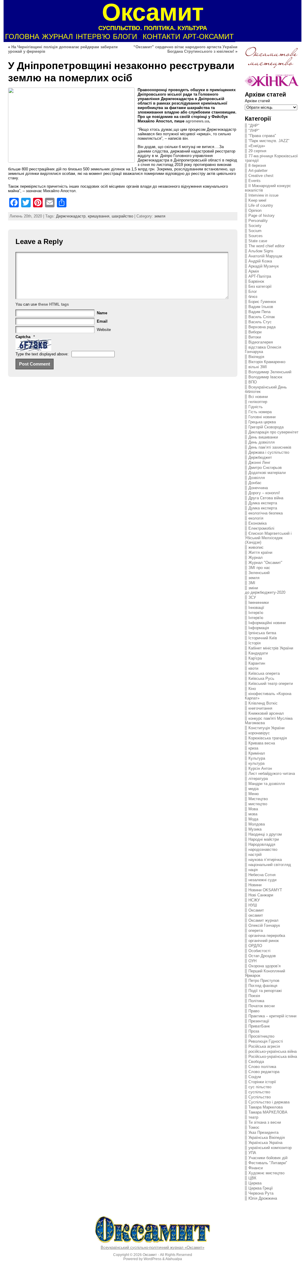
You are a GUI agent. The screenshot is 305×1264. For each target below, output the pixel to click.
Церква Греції (260, 1188)
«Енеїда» (256, 146)
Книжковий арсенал (266, 713)
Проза (253, 1031)
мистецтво (257, 804)
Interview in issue (263, 195)
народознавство (262, 849)
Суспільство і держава (269, 1102)
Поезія (254, 996)
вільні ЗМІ (257, 367)
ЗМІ (251, 583)
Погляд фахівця (262, 985)
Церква (255, 1183)
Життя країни (260, 552)
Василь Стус (260, 322)
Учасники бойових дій (267, 1158)
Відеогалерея (260, 342)
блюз (252, 296)
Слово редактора (263, 1071)
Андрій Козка (260, 261)
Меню (253, 794)
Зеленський (259, 572)
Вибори (255, 332)
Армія (253, 271)
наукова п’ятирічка (265, 859)
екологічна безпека (265, 513)
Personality (258, 220)
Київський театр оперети (270, 683)
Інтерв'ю (255, 612)
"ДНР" (253, 125)
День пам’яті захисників (269, 447)
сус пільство (259, 1087)
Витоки (254, 337)
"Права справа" (262, 135)
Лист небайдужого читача (271, 773)
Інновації (256, 607)
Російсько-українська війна (272, 1056)
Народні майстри (263, 839)
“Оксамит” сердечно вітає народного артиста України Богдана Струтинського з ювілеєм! (185, 49)
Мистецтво (258, 799)
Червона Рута (260, 1193)
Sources (255, 236)
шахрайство (122, 216)
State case (257, 241)
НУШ (252, 905)
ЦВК (252, 1178)
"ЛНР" (253, 130)
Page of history (261, 215)
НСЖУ (254, 900)
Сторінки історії (262, 1082)
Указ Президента (263, 1132)
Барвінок (256, 281)
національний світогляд (269, 864)
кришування (98, 216)
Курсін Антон (260, 768)
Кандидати (258, 653)
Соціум (254, 1077)
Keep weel (257, 200)
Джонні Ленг (259, 462)
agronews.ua (197, 121)
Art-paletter (257, 170)
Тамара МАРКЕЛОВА (267, 1112)
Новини (255, 885)
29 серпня (257, 151)
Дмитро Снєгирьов (265, 467)
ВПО (252, 382)
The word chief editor (266, 246)
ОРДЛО (255, 945)
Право (253, 1011)
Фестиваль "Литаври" (267, 1163)
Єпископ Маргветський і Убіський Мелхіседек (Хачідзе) (268, 538)
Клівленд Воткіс (263, 703)
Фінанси (255, 1168)
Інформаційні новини (267, 623)
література (258, 778)
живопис (256, 547)
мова (252, 814)
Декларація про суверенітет (273, 432)
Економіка (257, 523)
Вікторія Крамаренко (266, 362)
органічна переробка (266, 935)
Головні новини (262, 417)
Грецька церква (262, 422)
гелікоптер (257, 401)
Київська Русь (261, 678)
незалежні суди (262, 880)
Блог (252, 291)
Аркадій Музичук (263, 266)
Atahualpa (173, 1259)
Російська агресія (264, 1046)
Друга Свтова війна (265, 498)
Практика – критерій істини (272, 1016)
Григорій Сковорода (266, 427)
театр (253, 1117)
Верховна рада (262, 327)
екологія (255, 518)
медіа (253, 788)
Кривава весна (261, 743)
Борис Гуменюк (262, 301)
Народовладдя (261, 844)
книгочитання (260, 708)
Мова (253, 809)
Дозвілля (256, 477)
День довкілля (261, 442)
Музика (255, 829)
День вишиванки (263, 437)
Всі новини (258, 396)
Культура (256, 758)
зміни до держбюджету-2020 (265, 590)
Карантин (256, 663)
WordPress (152, 1259)
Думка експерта (262, 503)
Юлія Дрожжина (262, 1198)
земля (159, 216)
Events (254, 180)
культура (256, 763)
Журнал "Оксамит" (265, 562)
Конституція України (266, 728)
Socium (255, 230)
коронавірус (259, 733)
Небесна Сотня (262, 875)
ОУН (252, 961)
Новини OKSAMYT (265, 890)
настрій (255, 854)
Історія (254, 643)
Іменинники (258, 602)
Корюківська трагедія (267, 738)
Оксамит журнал (263, 920)
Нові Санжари (260, 895)
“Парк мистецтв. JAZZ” (268, 141)
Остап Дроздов (262, 956)
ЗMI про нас (259, 567)
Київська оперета (264, 673)
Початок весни (261, 1006)
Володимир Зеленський (269, 372)
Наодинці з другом (265, 834)
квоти (253, 668)
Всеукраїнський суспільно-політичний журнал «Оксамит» (152, 1247)
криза (253, 748)
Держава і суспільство (268, 452)
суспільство (259, 1092)
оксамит (255, 915)
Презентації (258, 1021)
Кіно (252, 688)
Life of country (260, 205)
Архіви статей (257, 101)
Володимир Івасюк (265, 377)
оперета (255, 930)
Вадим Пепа (259, 312)
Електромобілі (261, 528)
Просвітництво (261, 1036)
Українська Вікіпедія (266, 1137)
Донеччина (258, 488)
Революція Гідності (265, 1041)
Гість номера (260, 412)
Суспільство (259, 1097)
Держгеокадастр (70, 216)
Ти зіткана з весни (264, 1122)
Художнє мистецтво (266, 1173)
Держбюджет (260, 457)
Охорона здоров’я (264, 966)
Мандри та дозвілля (266, 783)
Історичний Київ (262, 638)
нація (253, 869)
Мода (253, 819)
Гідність (255, 407)
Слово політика (262, 1066)
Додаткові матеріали (267, 472)
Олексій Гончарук (264, 925)
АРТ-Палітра (259, 276)
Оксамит (256, 910)
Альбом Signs (260, 251)
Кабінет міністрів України (270, 648)
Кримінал (256, 753)
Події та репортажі (265, 990)
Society (255, 225)
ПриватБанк (259, 1026)
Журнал (255, 557)
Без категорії (260, 286)
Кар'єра (255, 658)
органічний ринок (263, 940)
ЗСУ (252, 597)
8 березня (257, 165)
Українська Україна (265, 1142)
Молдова (256, 824)
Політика (256, 1001)
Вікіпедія (256, 357)
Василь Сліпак (261, 317)
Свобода (256, 1061)
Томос (253, 1127)
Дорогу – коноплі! (264, 493)
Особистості (259, 951)
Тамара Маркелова (265, 1107)
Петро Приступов (263, 980)
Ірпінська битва (262, 633)
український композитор (270, 1147)
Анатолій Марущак (265, 256)
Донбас (255, 483)
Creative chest (260, 175)
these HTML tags (53, 304)
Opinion (255, 210)
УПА (252, 1152)
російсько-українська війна (272, 1051)
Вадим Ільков (260, 306)
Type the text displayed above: (42, 354)
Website (104, 329)
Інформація (258, 628)
